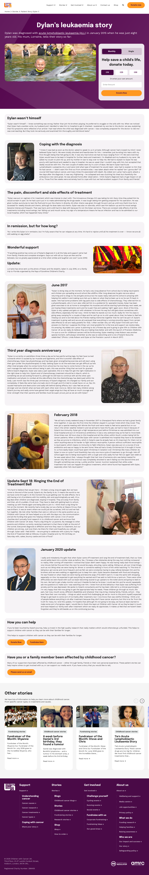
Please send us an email (21, 672)
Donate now (136, 5)
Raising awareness (127, 832)
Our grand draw (93, 829)
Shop (116, 5)
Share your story (29, 827)
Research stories (61, 820)
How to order (60, 834)
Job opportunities (127, 807)
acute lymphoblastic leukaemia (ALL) (62, 33)
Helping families (126, 827)
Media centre (124, 802)
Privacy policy (125, 813)
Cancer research (29, 808)
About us (92, 5)
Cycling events (93, 800)
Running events (93, 805)
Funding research (126, 822)
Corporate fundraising (96, 820)
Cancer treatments (30, 812)
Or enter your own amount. (121, 79)
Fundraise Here (37, 642)
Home (7, 11)
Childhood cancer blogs (64, 800)
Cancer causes (28, 803)
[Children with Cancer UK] (7, 5)
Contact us (105, 5)
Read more (20, 758)
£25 (121, 72)
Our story (123, 846)
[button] (136, 701)
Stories (63, 5)
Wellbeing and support (129, 796)
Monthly (111, 51)
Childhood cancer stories (65, 810)
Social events (92, 810)
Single (131, 51)
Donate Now (121, 93)
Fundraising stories (62, 815)
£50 (135, 72)
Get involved (76, 5)
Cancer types (27, 817)
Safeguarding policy (127, 851)
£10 (107, 72)
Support (51, 5)
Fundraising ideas (94, 824)
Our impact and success (129, 841)
